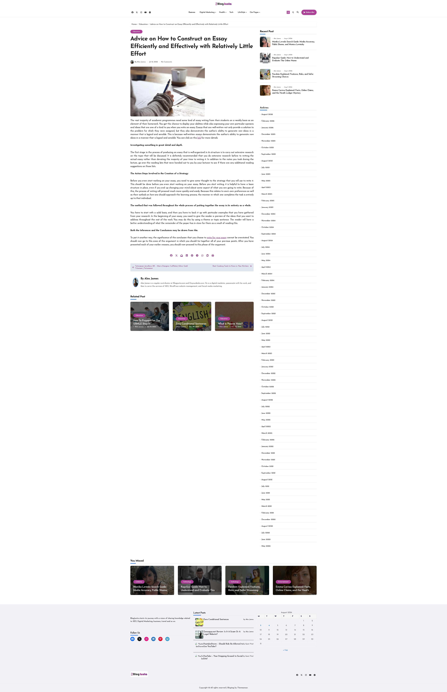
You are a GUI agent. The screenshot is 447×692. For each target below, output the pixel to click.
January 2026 (267, 128)
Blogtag (230, 688)
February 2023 (267, 360)
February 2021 (267, 513)
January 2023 (267, 367)
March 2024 (266, 274)
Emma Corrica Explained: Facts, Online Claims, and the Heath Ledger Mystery (293, 590)
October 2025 (267, 148)
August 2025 (267, 161)
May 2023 (265, 340)
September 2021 (268, 473)
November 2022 (268, 380)
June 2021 (265, 493)
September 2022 (268, 393)
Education (136, 31)
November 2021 (268, 460)
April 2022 (266, 427)
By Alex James (140, 62)
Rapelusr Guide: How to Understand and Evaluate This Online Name (198, 590)
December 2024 (268, 214)
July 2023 (265, 327)
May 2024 (265, 260)
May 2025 (265, 181)
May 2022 (265, 420)
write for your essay (216, 238)
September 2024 (268, 234)
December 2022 (268, 373)
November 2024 (268, 221)
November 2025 (268, 141)
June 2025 (265, 174)
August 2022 (267, 400)
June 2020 (266, 539)
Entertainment (283, 582)
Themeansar (242, 688)
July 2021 (265, 486)
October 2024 (267, 227)
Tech (231, 12)
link (199, 138)
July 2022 (265, 407)
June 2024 (265, 254)
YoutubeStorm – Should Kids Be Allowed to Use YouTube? (223, 645)
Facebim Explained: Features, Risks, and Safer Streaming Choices (244, 590)
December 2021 (268, 453)
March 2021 (266, 506)
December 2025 (268, 134)
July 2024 (265, 247)
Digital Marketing (207, 12)
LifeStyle (241, 12)
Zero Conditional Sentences (191, 324)
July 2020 (265, 533)
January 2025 (267, 207)
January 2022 (267, 446)
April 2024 (266, 267)
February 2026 (267, 121)
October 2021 (267, 466)
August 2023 (267, 320)
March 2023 (266, 353)
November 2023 (268, 300)
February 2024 (267, 280)
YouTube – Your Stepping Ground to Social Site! (223, 657)
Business (192, 12)
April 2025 (266, 187)
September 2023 (268, 314)
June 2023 (265, 334)
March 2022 (266, 433)
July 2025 (265, 167)
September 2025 (268, 154)
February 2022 (267, 440)
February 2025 (267, 201)
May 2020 (266, 546)
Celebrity (139, 582)
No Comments (166, 62)
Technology (187, 582)
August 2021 (266, 480)
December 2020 (268, 519)
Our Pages (254, 12)
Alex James (151, 278)
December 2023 (268, 294)
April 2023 (265, 347)
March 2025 (266, 194)
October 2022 (267, 387)
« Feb (285, 650)
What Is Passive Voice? (230, 324)
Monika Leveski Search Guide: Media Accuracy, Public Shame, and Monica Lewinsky (150, 590)
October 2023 (267, 307)
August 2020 (267, 526)
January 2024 (267, 287)
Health (222, 12)
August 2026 (267, 114)
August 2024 (267, 241)
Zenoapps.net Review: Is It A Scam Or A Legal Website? (221, 633)
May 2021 (265, 500)
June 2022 (265, 413)
